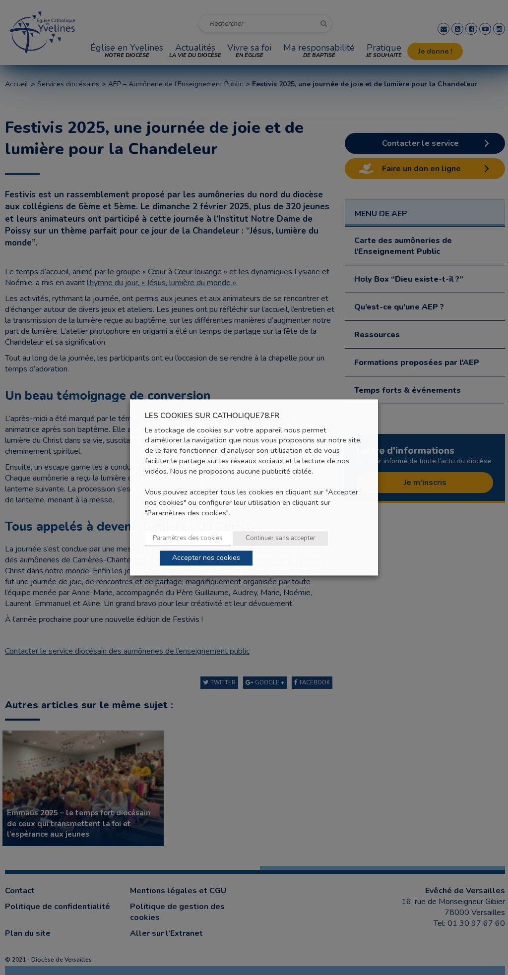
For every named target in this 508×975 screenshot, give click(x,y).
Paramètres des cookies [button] (188, 538)
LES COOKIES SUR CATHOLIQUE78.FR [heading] (212, 416)
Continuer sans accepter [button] (281, 538)
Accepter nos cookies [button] (206, 558)
